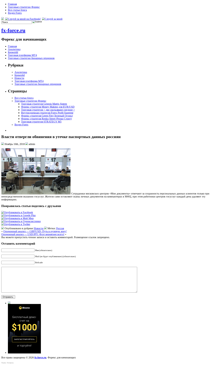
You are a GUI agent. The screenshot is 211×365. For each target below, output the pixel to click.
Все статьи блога (17, 10)
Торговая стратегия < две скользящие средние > (48, 109)
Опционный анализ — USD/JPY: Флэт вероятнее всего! (32, 234)
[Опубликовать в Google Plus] (18, 215)
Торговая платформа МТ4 (22, 55)
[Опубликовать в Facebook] (17, 212)
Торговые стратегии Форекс (24, 7)
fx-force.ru (13, 30)
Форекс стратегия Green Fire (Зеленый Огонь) (47, 115)
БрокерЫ (13, 52)
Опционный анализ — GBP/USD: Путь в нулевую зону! (35, 231)
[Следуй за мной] (52, 18)
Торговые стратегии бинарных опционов (31, 58)
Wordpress (10, 363)
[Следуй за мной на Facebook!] (23, 18)
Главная (12, 4)
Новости (19, 78)
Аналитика (14, 49)
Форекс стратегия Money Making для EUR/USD (48, 106)
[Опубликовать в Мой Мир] (17, 218)
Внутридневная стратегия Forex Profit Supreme (47, 112)
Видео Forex (15, 13)
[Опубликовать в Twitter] (15, 224)
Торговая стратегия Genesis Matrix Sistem (44, 103)
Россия (60, 228)
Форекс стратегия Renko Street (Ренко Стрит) (46, 118)
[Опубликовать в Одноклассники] (21, 221)
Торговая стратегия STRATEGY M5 (41, 121)
